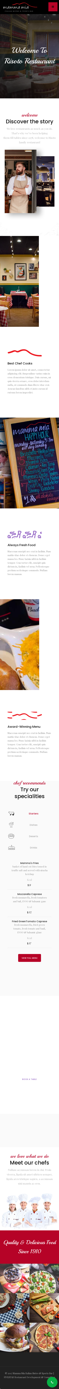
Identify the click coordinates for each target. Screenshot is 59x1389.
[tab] (29, 813)
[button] (52, 6)
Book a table (29, 1079)
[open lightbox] (14, 1278)
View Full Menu (30, 958)
